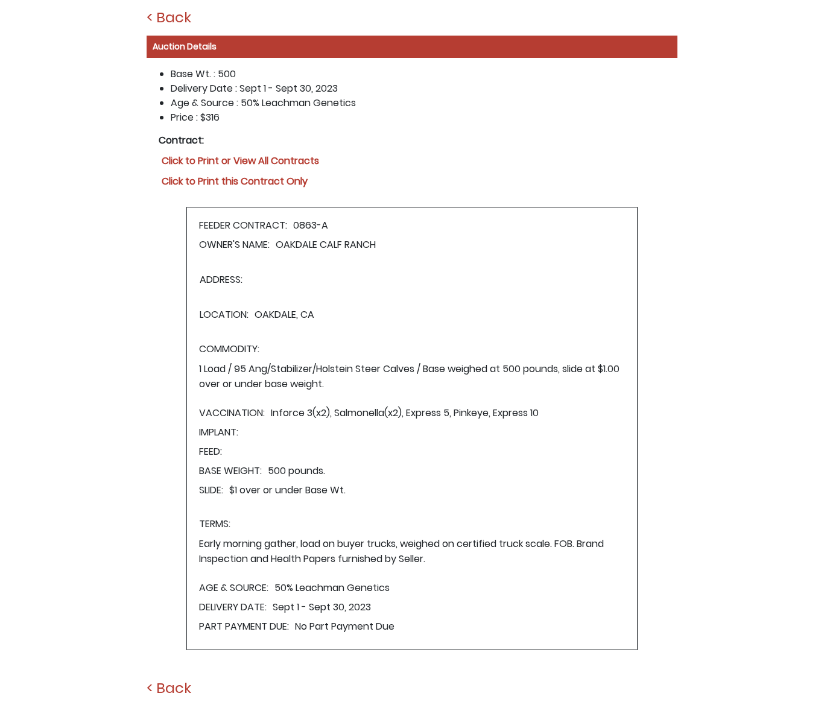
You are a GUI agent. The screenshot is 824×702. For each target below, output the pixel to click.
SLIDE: (211, 490)
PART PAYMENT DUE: (244, 626)
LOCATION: (224, 314)
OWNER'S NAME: (234, 244)
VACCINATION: (232, 413)
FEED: (210, 451)
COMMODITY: (229, 349)
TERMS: (214, 524)
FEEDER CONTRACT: (243, 225)
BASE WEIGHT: (230, 471)
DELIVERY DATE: (233, 607)
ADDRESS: (221, 279)
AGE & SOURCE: (233, 588)
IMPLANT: (218, 432)
